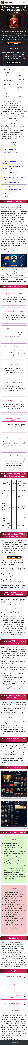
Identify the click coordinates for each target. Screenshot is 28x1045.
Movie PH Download (14, 63)
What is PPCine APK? (9, 149)
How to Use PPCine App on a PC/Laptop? (11, 173)
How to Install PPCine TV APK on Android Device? (12, 167)
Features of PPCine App (10, 152)
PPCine (8, 2)
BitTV (12, 138)
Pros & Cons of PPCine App (11, 189)
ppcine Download (14, 557)
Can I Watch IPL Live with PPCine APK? (12, 977)
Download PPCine (14, 44)
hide (14, 145)
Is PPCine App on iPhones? (12, 990)
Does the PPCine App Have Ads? (12, 984)
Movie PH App (16, 54)
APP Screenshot (7, 186)
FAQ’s (5, 196)
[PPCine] (2, 2)
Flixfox (18, 587)
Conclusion (6, 193)
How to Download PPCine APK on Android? (13, 162)
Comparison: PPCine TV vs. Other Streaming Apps (13, 157)
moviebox (11, 966)
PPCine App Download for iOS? (12, 182)
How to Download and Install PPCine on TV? (13, 178)
